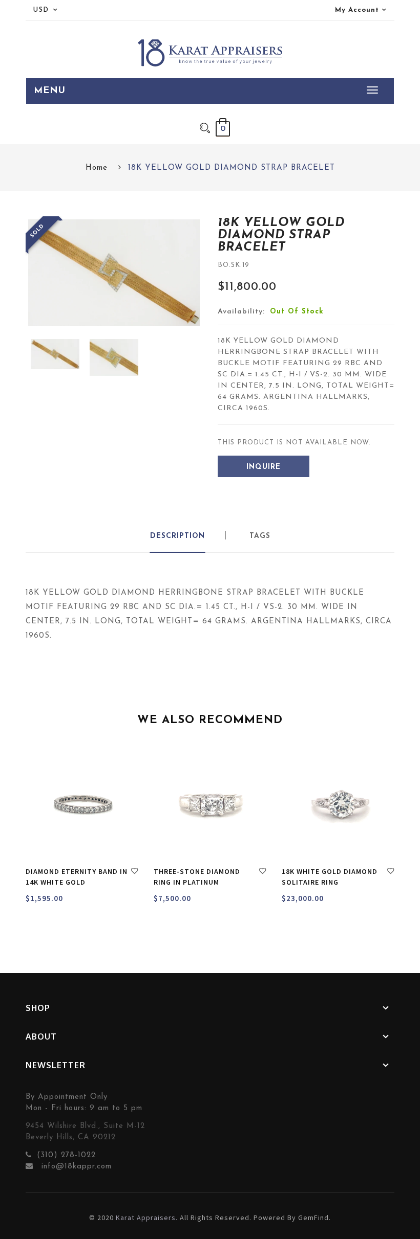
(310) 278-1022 (66, 1155)
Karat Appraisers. (147, 1217)
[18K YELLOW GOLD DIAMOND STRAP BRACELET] (55, 354)
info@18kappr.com (75, 1166)
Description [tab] (177, 536)
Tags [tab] (259, 536)
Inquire (263, 467)
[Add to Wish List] (134, 872)
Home (97, 168)
